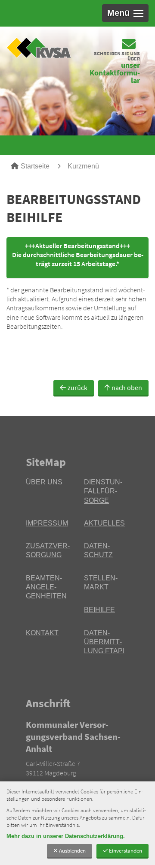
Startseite (35, 166)
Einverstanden (125, 850)
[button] (125, 13)
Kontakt (42, 633)
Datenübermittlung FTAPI (104, 642)
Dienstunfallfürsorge (103, 491)
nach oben (127, 387)
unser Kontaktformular (115, 72)
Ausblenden (72, 850)
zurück (77, 387)
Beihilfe (99, 609)
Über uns (44, 482)
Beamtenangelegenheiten (46, 587)
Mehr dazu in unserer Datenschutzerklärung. (65, 836)
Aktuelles (104, 523)
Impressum (47, 523)
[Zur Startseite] (38, 48)
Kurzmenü (83, 166)
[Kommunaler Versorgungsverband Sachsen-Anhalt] (77, 760)
